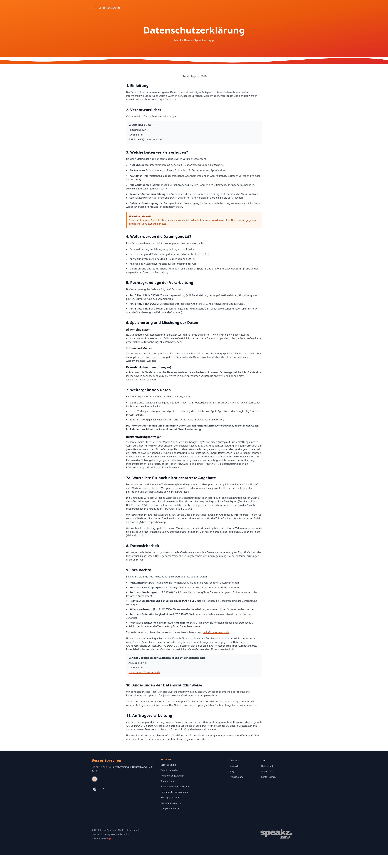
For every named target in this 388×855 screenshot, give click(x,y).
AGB (263, 760)
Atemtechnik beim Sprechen (175, 786)
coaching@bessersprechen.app (148, 522)
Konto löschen (268, 776)
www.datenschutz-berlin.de (144, 672)
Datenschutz (267, 766)
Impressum (267, 771)
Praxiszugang (237, 776)
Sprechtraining (168, 764)
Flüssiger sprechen (170, 797)
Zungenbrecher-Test (171, 808)
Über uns (234, 760)
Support (234, 766)
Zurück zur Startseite (109, 7)
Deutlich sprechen (170, 770)
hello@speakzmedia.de (216, 632)
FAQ (232, 771)
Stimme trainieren (170, 781)
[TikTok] (102, 789)
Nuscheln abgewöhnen (172, 775)
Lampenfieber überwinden (174, 792)
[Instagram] (95, 789)
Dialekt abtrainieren (171, 802)
